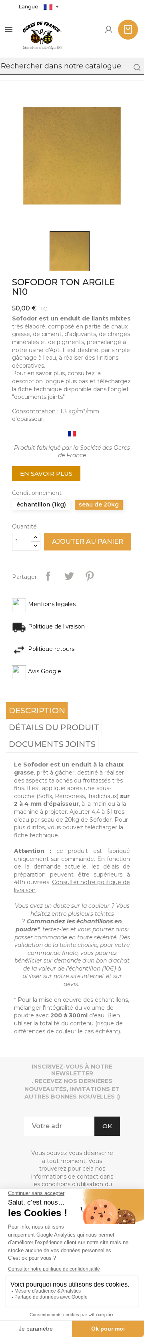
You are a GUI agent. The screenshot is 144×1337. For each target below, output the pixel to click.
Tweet (69, 576)
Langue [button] (29, 6)
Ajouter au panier (87, 541)
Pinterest (90, 576)
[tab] (37, 710)
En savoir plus (46, 473)
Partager (48, 576)
